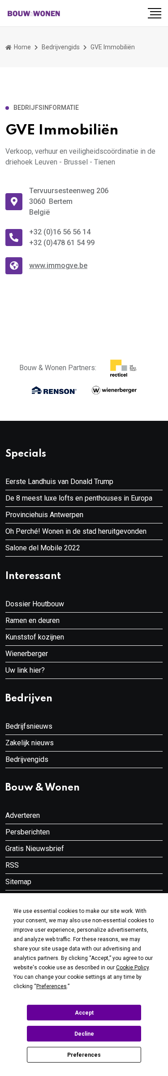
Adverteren (22, 815)
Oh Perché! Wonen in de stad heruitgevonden (75, 531)
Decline (84, 1034)
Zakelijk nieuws (29, 743)
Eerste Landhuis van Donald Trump (59, 481)
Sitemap (18, 881)
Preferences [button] (51, 986)
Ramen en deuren (32, 620)
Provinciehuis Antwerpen (44, 514)
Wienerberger (26, 653)
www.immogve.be (58, 265)
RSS (12, 865)
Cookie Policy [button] (132, 967)
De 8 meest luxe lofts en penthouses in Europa (78, 498)
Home (22, 47)
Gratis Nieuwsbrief (34, 848)
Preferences (84, 1055)
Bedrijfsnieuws (28, 726)
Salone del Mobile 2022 (42, 548)
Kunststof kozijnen (34, 637)
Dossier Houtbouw (34, 604)
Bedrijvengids (61, 47)
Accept (84, 1013)
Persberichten (27, 832)
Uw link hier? (25, 670)
